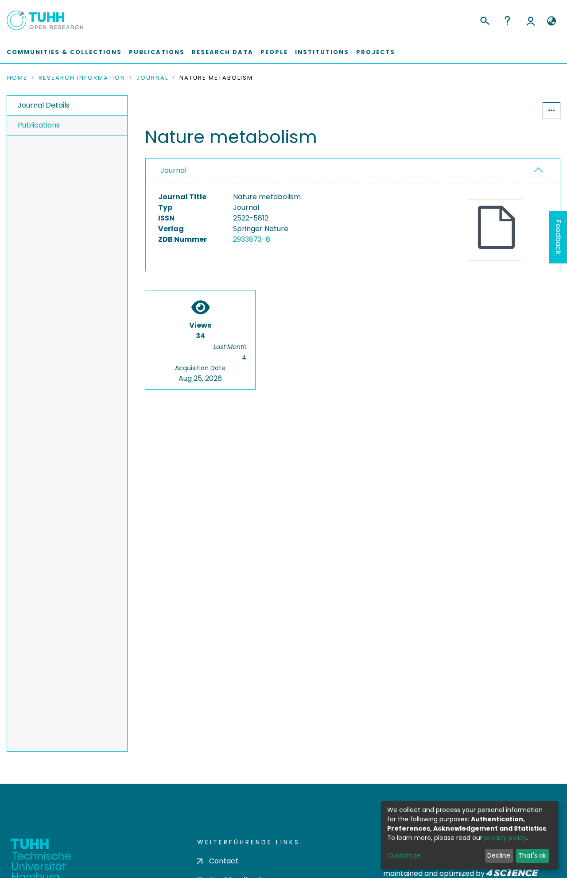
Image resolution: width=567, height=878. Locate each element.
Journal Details (44, 105)
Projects (375, 52)
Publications (157, 52)
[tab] (353, 171)
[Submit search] (484, 19)
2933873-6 (251, 239)
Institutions (322, 52)
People (274, 52)
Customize (404, 855)
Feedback (558, 237)
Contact (223, 861)
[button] (551, 21)
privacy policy (505, 837)
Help (507, 20)
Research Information (82, 78)
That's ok (532, 855)
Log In (530, 20)
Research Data (222, 52)
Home (17, 78)
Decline (498, 855)
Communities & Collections (64, 52)
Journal (152, 78)
